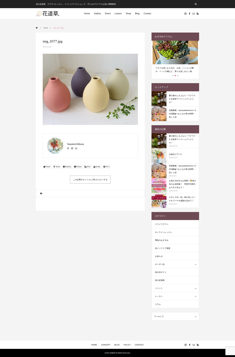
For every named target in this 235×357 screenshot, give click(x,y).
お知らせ (159, 256)
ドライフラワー (161, 224)
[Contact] (193, 13)
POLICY (127, 345)
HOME (94, 345)
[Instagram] (185, 13)
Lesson (118, 13)
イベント (159, 288)
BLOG (117, 345)
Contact (147, 13)
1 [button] (173, 75)
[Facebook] (189, 13)
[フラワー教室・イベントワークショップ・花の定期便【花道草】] (48, 13)
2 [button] (175, 75)
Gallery (97, 13)
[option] (175, 58)
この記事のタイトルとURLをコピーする (90, 179)
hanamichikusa (75, 143)
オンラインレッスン (163, 232)
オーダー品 (160, 264)
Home (87, 13)
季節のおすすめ (161, 240)
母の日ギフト (160, 272)
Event (108, 13)
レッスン (159, 296)
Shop (128, 13)
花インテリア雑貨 (162, 248)
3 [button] (178, 75)
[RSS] (198, 13)
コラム (158, 304)
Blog (137, 13)
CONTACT (139, 345)
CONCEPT (105, 345)
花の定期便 (160, 280)
